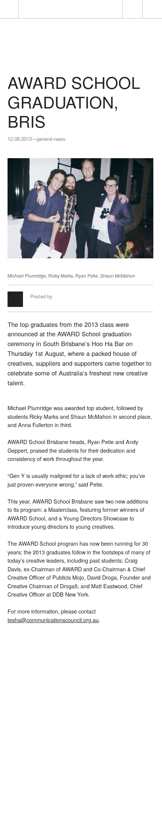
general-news (51, 138)
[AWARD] (81, 53)
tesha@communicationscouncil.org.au (53, 620)
